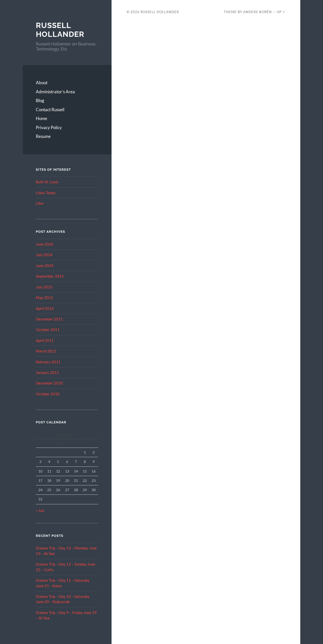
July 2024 (44, 254)
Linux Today (46, 192)
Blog (40, 100)
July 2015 (44, 287)
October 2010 (48, 394)
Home (41, 118)
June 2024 (44, 265)
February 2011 (48, 362)
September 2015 (50, 276)
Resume (43, 136)
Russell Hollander (60, 30)
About (41, 82)
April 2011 (45, 340)
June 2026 (44, 244)
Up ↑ (281, 12)
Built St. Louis (47, 182)
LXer (40, 203)
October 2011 (48, 329)
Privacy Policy (49, 127)
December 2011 (49, 319)
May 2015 (44, 297)
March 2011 (46, 351)
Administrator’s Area (55, 91)
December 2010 (49, 383)
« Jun (40, 510)
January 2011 (47, 372)
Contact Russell (50, 109)
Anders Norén (257, 12)
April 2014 (45, 308)
